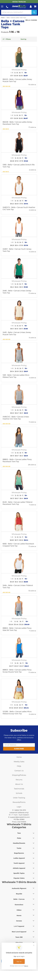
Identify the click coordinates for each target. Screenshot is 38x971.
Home (2, 17)
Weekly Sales (19, 762)
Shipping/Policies (19, 775)
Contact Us (19, 771)
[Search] (34, 12)
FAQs (19, 766)
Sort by (23, 39)
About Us (19, 784)
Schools (19, 793)
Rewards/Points (19, 802)
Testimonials (19, 789)
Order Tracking (19, 798)
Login (19, 807)
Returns (19, 780)
